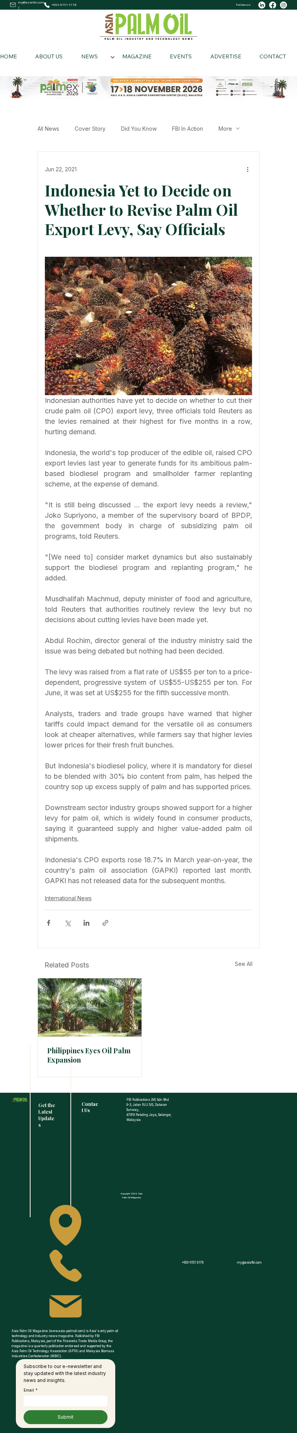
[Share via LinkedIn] (86, 922)
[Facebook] (272, 5)
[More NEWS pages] (112, 57)
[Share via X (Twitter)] (67, 922)
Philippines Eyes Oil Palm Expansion (89, 1055)
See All (244, 963)
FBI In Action (187, 128)
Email (31, 1390)
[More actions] (247, 169)
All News (48, 128)
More (225, 128)
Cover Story (90, 128)
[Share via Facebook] (48, 922)
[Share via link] (105, 922)
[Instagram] (283, 5)
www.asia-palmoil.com (67, 1331)
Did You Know (139, 128)
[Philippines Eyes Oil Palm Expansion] (90, 1007)
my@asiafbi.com (31, 2)
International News (68, 898)
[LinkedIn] (261, 5)
